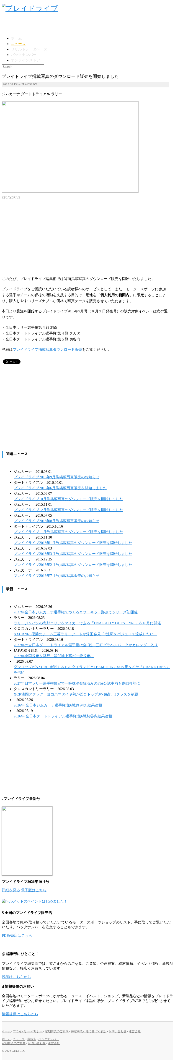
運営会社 (135, 1031)
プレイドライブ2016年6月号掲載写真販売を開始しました (60, 488)
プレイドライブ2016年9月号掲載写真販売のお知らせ (56, 477)
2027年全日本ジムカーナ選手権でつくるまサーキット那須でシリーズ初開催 (76, 612)
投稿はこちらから (16, 977)
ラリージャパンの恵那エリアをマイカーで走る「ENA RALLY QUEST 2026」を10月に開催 (87, 623)
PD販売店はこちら (17, 935)
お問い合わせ (117, 1031)
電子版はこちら (33, 890)
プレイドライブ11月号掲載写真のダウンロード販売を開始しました (68, 532)
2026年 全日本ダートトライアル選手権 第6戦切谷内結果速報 (63, 716)
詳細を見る (11, 890)
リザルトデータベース (29, 49)
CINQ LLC (18, 1050)
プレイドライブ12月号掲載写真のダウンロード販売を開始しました (68, 510)
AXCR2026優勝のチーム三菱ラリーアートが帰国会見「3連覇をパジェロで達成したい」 (85, 634)
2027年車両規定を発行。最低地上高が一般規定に (54, 656)
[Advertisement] (55, 24)
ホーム (16, 38)
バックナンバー (23, 55)
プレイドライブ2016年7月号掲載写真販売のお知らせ (56, 576)
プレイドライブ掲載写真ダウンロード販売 (47, 349)
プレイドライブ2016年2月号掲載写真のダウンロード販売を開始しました (73, 565)
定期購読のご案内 (57, 1031)
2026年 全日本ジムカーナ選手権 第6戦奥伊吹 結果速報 (58, 705)
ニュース (18, 44)
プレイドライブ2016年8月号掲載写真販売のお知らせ (56, 521)
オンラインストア (25, 60)
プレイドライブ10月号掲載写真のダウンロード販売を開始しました (68, 499)
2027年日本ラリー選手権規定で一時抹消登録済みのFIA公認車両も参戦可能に (77, 683)
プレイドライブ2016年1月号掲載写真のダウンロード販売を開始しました (73, 543)
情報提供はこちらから (20, 1014)
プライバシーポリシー (28, 1031)
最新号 (31, 1039)
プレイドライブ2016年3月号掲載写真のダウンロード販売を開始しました (73, 554)
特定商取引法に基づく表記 (88, 1031)
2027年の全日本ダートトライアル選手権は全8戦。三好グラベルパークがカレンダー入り (86, 645)
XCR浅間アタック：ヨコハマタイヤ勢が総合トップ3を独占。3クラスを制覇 (76, 694)
